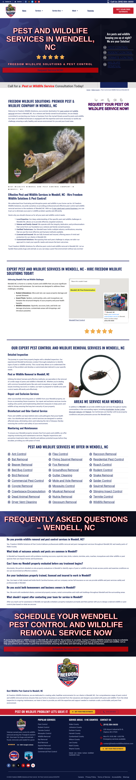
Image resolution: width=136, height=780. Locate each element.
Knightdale (110, 409)
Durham (85, 753)
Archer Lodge (120, 409)
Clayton (79, 753)
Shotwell (72, 412)
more (78, 755)
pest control (64, 111)
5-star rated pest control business (65, 208)
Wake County (95, 90)
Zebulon (79, 412)
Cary (75, 753)
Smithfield (91, 753)
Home (88, 90)
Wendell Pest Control (77, 320)
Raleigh (88, 412)
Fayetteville (72, 755)
